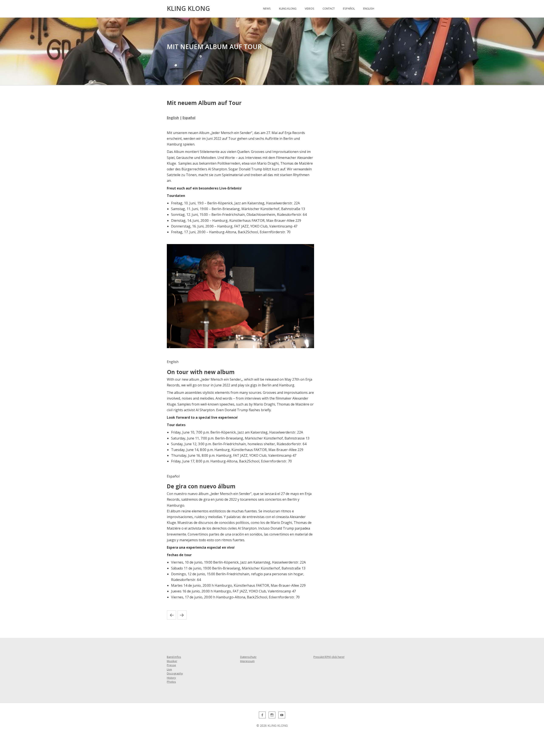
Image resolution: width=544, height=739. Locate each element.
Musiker (172, 661)
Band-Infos (174, 657)
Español (189, 117)
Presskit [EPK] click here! (328, 657)
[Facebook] (262, 715)
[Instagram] (272, 715)
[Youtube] (281, 715)
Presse (171, 665)
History (171, 678)
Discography (175, 673)
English (173, 117)
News (267, 8)
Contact (329, 8)
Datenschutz (248, 657)
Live (169, 669)
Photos (171, 682)
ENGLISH (368, 8)
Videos (309, 8)
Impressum (247, 661)
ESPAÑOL (349, 8)
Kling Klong (287, 8)
